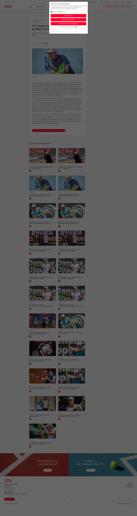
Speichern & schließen (68, 19)
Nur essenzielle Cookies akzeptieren (68, 23)
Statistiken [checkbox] (63, 11)
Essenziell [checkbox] (55, 11)
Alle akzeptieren (68, 15)
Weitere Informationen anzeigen (68, 26)
